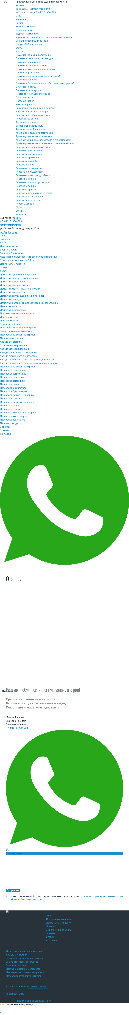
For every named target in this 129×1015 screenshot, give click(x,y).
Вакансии (21, 19)
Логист (19, 23)
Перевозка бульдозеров (29, 171)
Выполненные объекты (59, 929)
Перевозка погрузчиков (29, 154)
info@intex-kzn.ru (41, 8)
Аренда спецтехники (27, 122)
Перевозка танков (26, 186)
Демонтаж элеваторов (28, 62)
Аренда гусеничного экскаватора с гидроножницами (45, 143)
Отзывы (20, 210)
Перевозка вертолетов (28, 200)
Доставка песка (24, 97)
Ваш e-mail (7, 691)
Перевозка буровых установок (32, 182)
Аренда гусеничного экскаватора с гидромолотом (43, 140)
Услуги (19, 51)
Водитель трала (24, 30)
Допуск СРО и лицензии (29, 44)
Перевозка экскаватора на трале (34, 193)
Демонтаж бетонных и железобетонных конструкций (45, 83)
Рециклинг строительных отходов (24, 958)
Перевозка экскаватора (29, 168)
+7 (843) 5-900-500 (45, 12)
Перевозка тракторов (27, 157)
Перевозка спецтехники (29, 150)
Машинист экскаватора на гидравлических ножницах (45, 37)
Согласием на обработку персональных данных (101, 896)
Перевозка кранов (26, 178)
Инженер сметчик (25, 26)
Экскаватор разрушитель (29, 125)
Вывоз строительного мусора (32, 111)
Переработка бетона (27, 118)
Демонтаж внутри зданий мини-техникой (38, 76)
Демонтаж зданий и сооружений (33, 55)
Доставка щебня (25, 101)
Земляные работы (25, 104)
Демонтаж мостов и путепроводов (34, 58)
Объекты (20, 207)
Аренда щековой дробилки (31, 129)
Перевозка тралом (26, 189)
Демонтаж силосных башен (31, 65)
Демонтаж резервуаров (29, 90)
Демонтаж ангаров (26, 86)
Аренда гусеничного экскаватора (34, 136)
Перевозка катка (25, 164)
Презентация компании (59, 919)
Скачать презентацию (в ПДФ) (32, 40)
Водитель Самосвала (27, 33)
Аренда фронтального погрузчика (34, 132)
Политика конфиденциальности (34, 1000)
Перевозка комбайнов (28, 161)
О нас (19, 15)
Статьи (19, 47)
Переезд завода (25, 203)
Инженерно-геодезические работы (35, 108)
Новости (50, 926)
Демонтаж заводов (26, 79)
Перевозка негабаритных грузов (33, 115)
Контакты (21, 214)
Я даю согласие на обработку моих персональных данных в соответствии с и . (67, 897)
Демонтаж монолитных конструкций (36, 69)
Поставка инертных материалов (33, 93)
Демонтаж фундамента (28, 72)
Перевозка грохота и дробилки (33, 175)
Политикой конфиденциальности (27, 899)
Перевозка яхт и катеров (29, 196)
